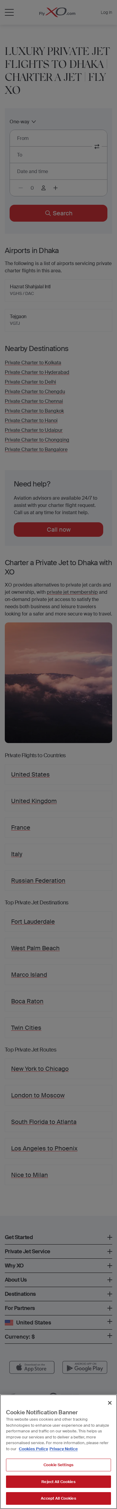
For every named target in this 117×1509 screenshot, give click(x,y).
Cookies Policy (33, 1448)
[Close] (109, 1402)
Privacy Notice (64, 1448)
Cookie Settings (59, 1464)
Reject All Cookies (58, 1481)
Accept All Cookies (58, 1498)
